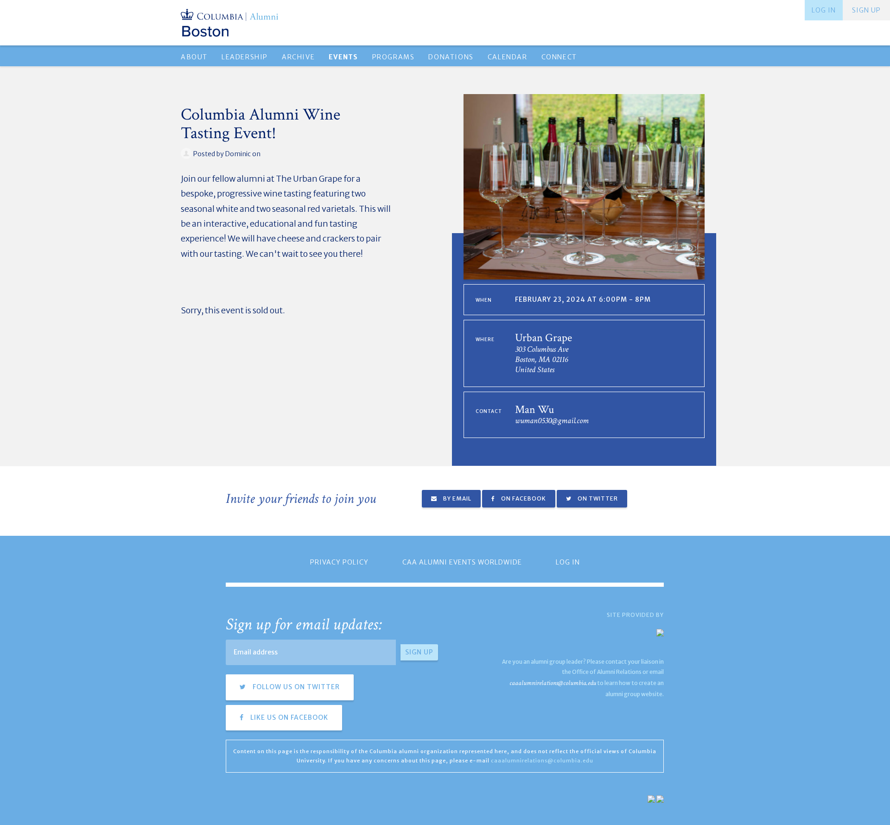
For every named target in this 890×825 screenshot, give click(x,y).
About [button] (194, 57)
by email (456, 498)
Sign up (866, 10)
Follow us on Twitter (295, 687)
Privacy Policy (339, 562)
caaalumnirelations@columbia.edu (552, 683)
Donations (450, 57)
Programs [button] (393, 57)
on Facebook (523, 498)
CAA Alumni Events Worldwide (462, 562)
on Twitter (597, 498)
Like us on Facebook (288, 717)
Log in (824, 10)
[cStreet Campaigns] (660, 798)
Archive (298, 57)
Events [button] (343, 57)
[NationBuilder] (651, 798)
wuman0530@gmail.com (552, 420)
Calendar (508, 57)
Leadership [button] (245, 57)
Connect (559, 57)
